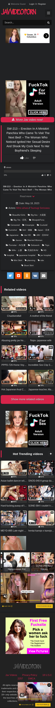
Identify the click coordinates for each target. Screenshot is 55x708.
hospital (10, 255)
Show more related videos (27, 399)
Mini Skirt (18, 260)
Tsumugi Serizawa (40, 208)
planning (31, 260)
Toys (47, 245)
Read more (26, 196)
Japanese (13, 235)
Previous (4, 561)
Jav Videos (11, 675)
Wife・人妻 (17, 250)
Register (42, 4)
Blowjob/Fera (38, 220)
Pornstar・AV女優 (17, 245)
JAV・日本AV (42, 235)
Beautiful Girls (18, 215)
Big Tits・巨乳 (20, 220)
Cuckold (43, 225)
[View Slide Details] (14, 562)
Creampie (29, 225)
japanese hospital (27, 255)
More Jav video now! (29, 119)
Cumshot (13, 230)
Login (31, 4)
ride (42, 260)
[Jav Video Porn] (25, 12)
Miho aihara (22, 208)
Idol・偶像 (27, 230)
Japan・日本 (43, 230)
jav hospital (45, 255)
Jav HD (27, 235)
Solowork (35, 245)
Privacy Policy (29, 675)
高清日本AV (33, 250)
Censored (15, 225)
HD (44, 250)
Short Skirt (29, 265)
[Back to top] (46, 699)
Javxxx (19, 240)
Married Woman (34, 240)
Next (50, 561)
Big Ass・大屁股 (38, 215)
